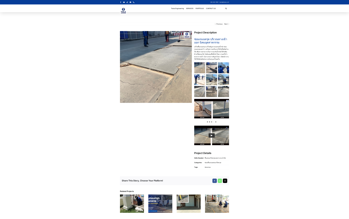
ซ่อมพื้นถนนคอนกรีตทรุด (213, 162)
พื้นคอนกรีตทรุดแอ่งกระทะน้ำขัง (215, 158)
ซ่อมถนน (208, 167)
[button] (226, 8)
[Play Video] (212, 135)
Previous (219, 24)
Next (226, 24)
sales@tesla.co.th (224, 2)
